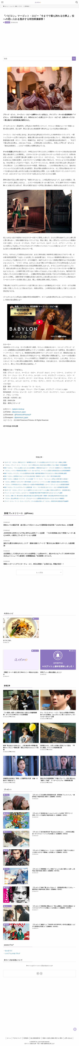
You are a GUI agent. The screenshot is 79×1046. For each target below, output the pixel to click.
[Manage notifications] (74, 1029)
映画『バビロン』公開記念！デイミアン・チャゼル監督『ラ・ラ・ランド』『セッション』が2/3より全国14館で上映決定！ (36, 479)
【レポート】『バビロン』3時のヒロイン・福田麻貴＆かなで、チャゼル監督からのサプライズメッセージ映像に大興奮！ (35, 462)
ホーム (9, 1038)
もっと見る (39, 572)
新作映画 (7, 22)
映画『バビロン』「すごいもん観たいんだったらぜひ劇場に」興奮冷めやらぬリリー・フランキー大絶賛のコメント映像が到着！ (37, 468)
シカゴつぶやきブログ (12, 953)
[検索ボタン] (76, 2)
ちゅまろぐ (8, 950)
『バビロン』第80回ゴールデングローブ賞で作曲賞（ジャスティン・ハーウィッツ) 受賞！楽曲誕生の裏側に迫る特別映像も (36, 481)
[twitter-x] (41, 973)
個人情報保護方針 (35, 1038)
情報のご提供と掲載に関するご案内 (52, 1038)
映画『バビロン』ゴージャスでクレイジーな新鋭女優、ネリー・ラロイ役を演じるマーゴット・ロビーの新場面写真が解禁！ (36, 487)
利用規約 (26, 1038)
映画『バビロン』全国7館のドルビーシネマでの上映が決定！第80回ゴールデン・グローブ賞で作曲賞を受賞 (32, 476)
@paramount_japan (19, 412)
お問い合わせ (68, 1038)
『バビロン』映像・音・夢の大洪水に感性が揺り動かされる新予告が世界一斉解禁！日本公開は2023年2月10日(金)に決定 (35, 495)
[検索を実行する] (74, 59)
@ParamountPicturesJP (23, 414)
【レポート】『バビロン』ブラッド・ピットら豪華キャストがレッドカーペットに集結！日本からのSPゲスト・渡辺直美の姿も (37, 490)
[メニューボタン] (2, 2)
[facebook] (38, 973)
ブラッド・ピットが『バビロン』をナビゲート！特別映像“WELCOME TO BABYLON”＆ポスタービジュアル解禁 (33, 493)
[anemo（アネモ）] (39, 2)
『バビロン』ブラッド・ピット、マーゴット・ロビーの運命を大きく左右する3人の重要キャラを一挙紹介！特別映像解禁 (35, 465)
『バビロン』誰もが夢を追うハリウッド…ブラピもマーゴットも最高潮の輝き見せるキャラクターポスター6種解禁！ (34, 498)
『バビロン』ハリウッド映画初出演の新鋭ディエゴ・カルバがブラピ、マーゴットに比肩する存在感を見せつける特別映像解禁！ (37, 470)
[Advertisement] (39, 39)
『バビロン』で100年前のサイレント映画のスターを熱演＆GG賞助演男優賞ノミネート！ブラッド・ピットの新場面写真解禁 (36, 484)
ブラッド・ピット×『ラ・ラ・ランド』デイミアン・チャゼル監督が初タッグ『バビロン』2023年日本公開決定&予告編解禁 (36, 501)
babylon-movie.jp (18, 409)
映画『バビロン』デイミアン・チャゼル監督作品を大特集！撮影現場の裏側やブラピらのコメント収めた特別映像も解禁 (35, 473)
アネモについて (17, 1038)
